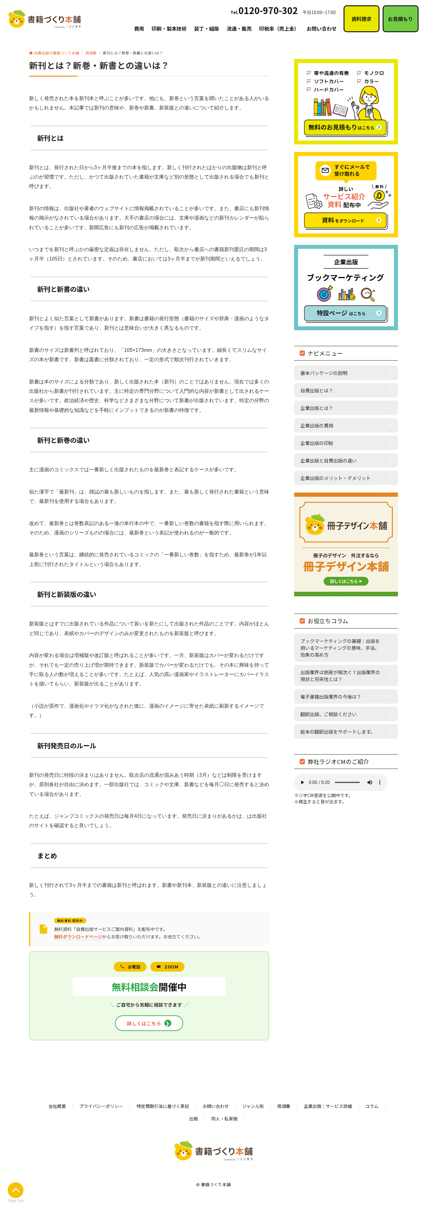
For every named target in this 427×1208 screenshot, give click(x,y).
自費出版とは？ (316, 390)
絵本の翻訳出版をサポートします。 (337, 731)
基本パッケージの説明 (323, 372)
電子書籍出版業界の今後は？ (330, 696)
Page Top (16, 1200)
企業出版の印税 (316, 442)
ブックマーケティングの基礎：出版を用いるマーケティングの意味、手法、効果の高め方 (340, 647)
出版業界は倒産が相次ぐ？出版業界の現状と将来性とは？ (340, 675)
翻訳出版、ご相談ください (328, 713)
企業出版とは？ (316, 407)
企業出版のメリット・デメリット (335, 477)
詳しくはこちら (148, 1023)
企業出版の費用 (316, 425)
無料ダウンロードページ (78, 936)
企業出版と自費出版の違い (328, 460)
